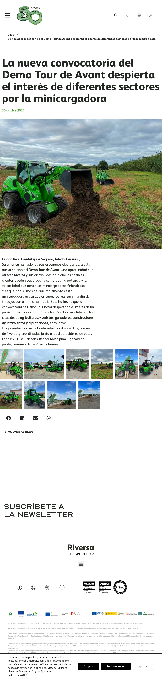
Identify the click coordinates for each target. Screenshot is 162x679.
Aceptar (88, 666)
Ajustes (142, 666)
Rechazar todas (116, 666)
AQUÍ (24, 675)
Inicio (11, 34)
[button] (8, 418)
